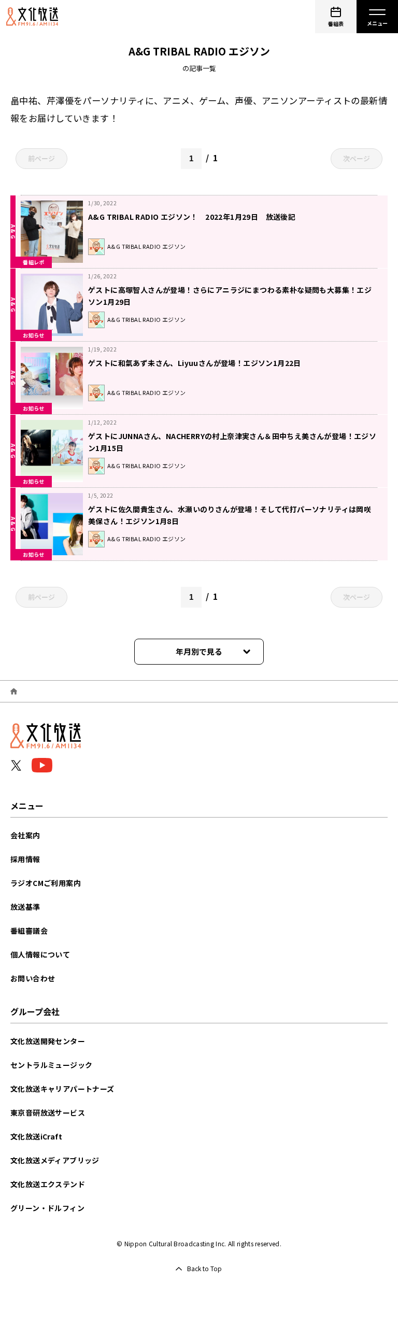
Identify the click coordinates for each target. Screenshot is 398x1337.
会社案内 (25, 835)
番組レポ (34, 262)
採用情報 (25, 859)
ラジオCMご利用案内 (45, 883)
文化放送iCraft (36, 1136)
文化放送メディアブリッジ (55, 1160)
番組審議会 (29, 930)
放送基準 (25, 907)
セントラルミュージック (51, 1065)
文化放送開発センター (47, 1041)
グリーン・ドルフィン (47, 1208)
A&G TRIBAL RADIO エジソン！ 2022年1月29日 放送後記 (191, 217)
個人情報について (40, 954)
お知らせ (34, 335)
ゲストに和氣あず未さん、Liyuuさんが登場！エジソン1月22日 (194, 363)
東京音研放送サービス (47, 1112)
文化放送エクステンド (47, 1184)
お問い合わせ (32, 978)
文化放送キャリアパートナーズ (62, 1088)
